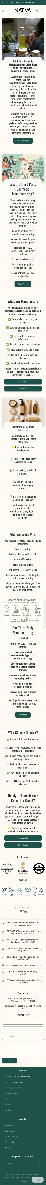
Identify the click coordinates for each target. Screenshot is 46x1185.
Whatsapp (23, 715)
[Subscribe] (37, 1163)
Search (7, 1147)
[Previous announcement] (2, 2)
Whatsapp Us (23, 838)
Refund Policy (9, 1125)
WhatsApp (23, 381)
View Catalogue (23, 141)
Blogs (7, 1099)
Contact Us (9, 1104)
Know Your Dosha (11, 1093)
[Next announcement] (43, 2)
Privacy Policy (10, 1142)
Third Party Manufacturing (14, 1082)
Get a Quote (23, 845)
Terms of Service (11, 1136)
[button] (3, 10)
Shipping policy (24, 1181)
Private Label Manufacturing (14, 1088)
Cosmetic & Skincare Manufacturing (17, 1077)
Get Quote (23, 388)
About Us (8, 1110)
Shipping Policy (10, 1131)
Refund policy (15, 1177)
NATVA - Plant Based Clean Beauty (22, 1174)
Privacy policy (25, 1177)
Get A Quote (23, 284)
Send (9, 1060)
